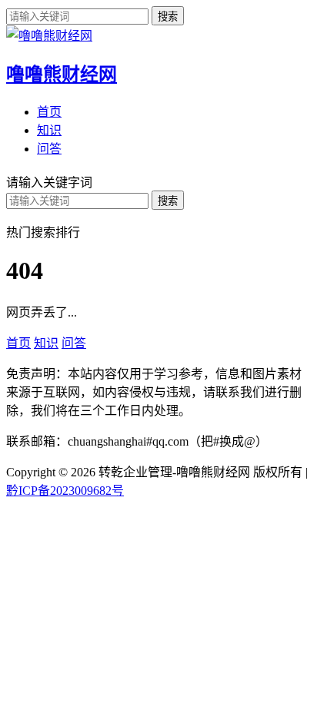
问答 (49, 148)
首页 (49, 111)
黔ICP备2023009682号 (65, 490)
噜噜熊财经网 (61, 75)
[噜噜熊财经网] (49, 35)
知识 (49, 130)
